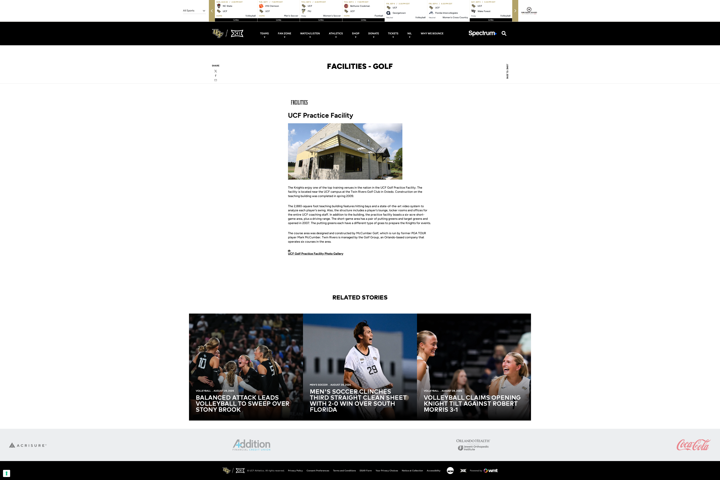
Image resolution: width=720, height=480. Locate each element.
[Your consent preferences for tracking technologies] (6, 473)
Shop (355, 33)
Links (236, 20)
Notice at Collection (412, 470)
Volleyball (203, 390)
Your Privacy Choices (387, 470)
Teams (264, 33)
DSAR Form (366, 470)
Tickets (393, 33)
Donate (373, 33)
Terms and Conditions (344, 470)
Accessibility (433, 470)
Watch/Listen (310, 33)
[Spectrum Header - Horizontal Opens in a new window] (483, 33)
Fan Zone (284, 33)
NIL (409, 33)
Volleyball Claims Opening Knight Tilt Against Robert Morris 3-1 (472, 404)
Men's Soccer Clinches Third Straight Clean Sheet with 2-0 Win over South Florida (358, 401)
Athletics (336, 33)
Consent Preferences (318, 470)
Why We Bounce (432, 33)
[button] (212, 11)
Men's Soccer (319, 384)
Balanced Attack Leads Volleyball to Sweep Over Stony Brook (243, 404)
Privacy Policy (295, 470)
